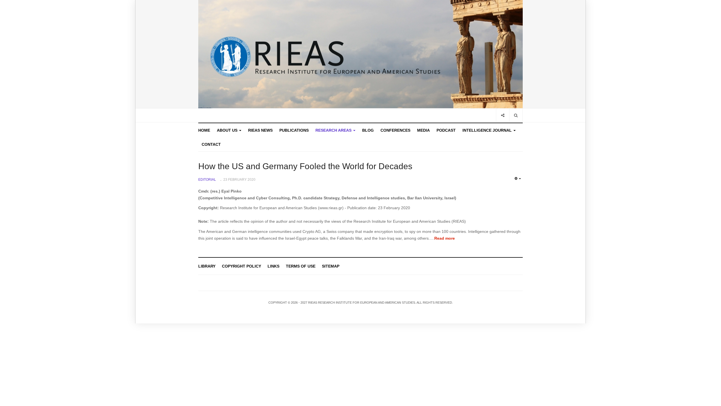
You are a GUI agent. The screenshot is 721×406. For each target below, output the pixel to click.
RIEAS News (260, 130)
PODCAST (446, 130)
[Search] (515, 115)
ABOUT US (228, 130)
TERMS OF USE (300, 266)
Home (204, 130)
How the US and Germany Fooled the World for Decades (305, 166)
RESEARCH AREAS (334, 130)
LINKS (273, 266)
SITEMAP (330, 266)
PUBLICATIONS (294, 130)
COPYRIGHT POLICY (241, 266)
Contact (211, 144)
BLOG (368, 130)
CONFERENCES (395, 130)
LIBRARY (206, 266)
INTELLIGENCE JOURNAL (487, 130)
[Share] (502, 115)
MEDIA (423, 130)
